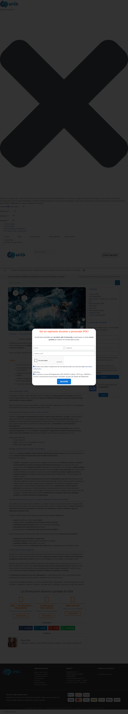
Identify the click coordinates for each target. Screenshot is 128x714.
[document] (64, 357)
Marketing (36, 372)
